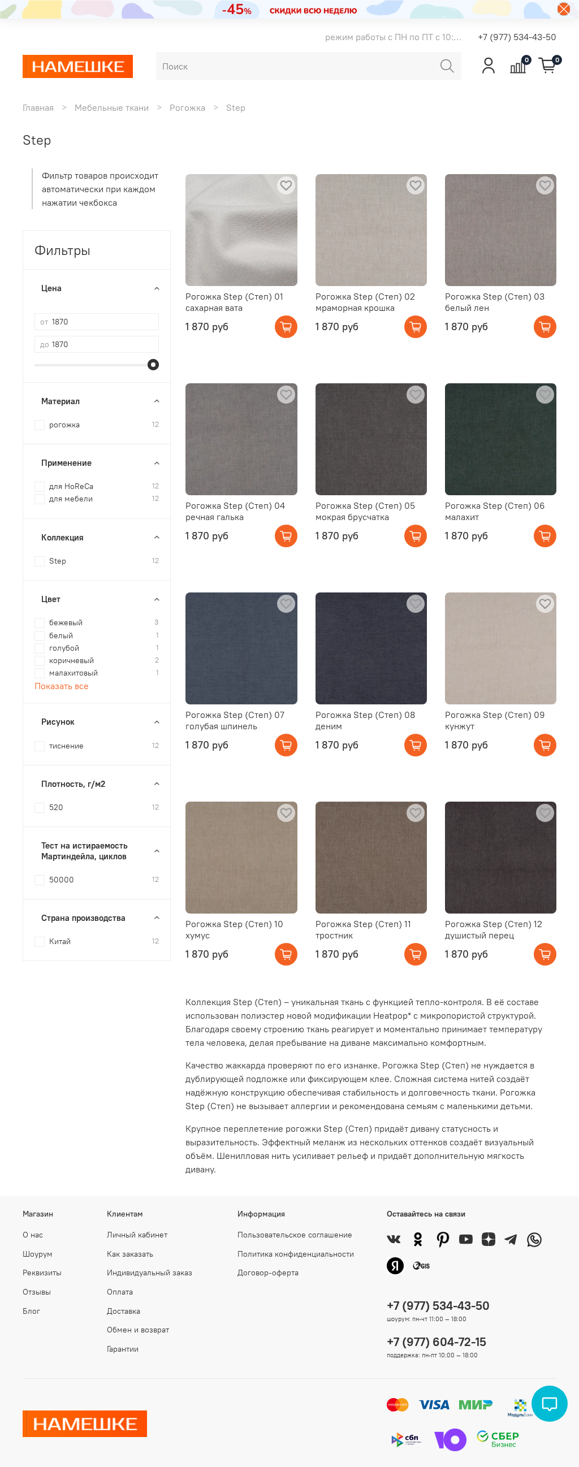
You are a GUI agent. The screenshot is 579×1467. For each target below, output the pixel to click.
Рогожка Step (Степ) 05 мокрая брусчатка (365, 511)
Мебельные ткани (112, 107)
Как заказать (130, 1254)
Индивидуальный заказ (149, 1272)
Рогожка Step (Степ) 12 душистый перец (493, 929)
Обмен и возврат (138, 1330)
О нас (33, 1235)
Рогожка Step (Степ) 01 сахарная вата (234, 302)
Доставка (123, 1311)
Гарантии (123, 1349)
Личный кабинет (137, 1235)
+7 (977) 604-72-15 (436, 1341)
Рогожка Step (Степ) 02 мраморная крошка (365, 302)
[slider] (153, 364)
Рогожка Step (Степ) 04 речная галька (235, 511)
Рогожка (187, 107)
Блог (31, 1311)
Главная (38, 107)
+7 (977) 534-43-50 (517, 36)
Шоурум (38, 1254)
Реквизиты (42, 1272)
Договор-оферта (268, 1272)
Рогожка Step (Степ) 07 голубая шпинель (234, 720)
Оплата (120, 1292)
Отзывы (37, 1292)
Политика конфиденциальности (295, 1254)
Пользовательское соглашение (294, 1235)
